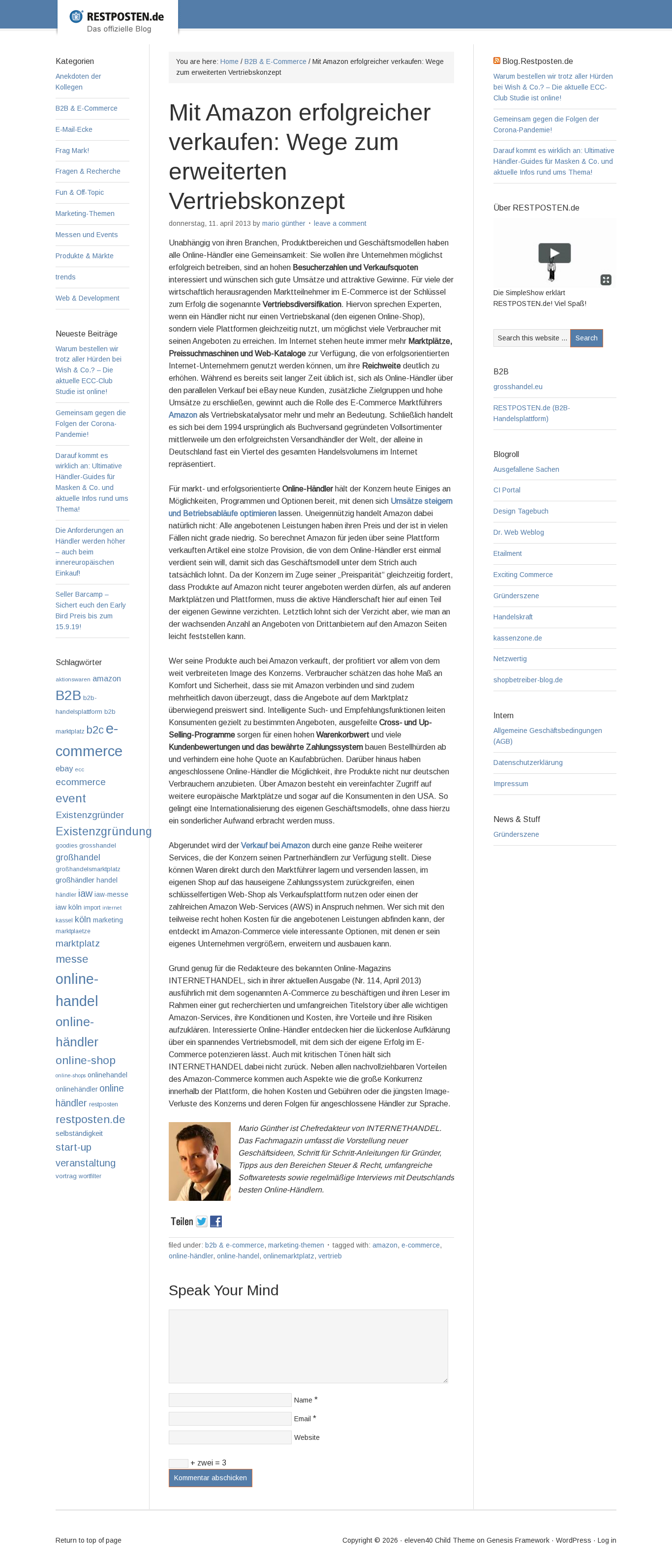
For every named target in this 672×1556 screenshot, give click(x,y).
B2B (68, 695)
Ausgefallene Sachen (526, 469)
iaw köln (69, 907)
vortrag (66, 1176)
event (71, 798)
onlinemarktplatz (288, 1256)
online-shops (71, 1075)
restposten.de (90, 1119)
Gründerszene (516, 596)
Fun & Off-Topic (80, 192)
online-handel (238, 1256)
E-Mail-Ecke (74, 129)
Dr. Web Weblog (518, 532)
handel (107, 880)
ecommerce (81, 782)
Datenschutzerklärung (528, 762)
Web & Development (88, 298)
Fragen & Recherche (88, 171)
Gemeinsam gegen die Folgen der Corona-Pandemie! (91, 423)
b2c (95, 730)
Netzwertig (510, 659)
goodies (66, 845)
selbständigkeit (79, 1133)
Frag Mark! (72, 150)
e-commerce (420, 1245)
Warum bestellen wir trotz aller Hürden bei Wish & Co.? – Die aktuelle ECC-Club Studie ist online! (553, 87)
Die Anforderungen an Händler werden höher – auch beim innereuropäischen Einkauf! (90, 552)
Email (302, 1419)
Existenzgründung (104, 831)
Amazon (183, 415)
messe (72, 958)
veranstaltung (86, 1163)
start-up (74, 1147)
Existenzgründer (90, 815)
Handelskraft (513, 617)
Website (307, 1437)
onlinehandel (107, 1075)
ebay (64, 768)
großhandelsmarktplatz (88, 869)
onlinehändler (76, 1089)
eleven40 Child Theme (439, 1540)
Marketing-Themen (296, 1245)
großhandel (78, 857)
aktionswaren (73, 679)
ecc (79, 769)
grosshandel (97, 845)
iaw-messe (111, 894)
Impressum (510, 784)
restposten (103, 1104)
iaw (85, 893)
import (92, 907)
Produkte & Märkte (85, 256)
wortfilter (90, 1176)
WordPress (573, 1540)
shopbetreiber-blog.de (528, 680)
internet (112, 908)
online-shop (86, 1060)
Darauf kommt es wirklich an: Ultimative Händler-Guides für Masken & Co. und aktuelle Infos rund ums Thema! (553, 161)
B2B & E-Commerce (234, 1245)
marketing (108, 920)
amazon (384, 1245)
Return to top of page (89, 1540)
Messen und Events (87, 235)
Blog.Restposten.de (351, 28)
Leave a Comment (340, 223)
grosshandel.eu (518, 387)
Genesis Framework (518, 1540)
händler (66, 894)
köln (83, 919)
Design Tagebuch (521, 511)
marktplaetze (73, 931)
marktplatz (78, 943)
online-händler (191, 1256)
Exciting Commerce (523, 575)
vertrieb (330, 1256)
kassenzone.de (517, 638)
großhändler (75, 880)
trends (66, 277)
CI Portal (506, 490)
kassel (64, 920)
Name (303, 1400)
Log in (607, 1540)
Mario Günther (283, 223)
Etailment (507, 553)
